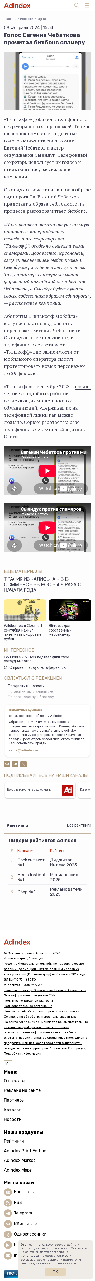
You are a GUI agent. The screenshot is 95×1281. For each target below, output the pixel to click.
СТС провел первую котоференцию (35, 668)
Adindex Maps (18, 1170)
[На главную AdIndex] (47, 941)
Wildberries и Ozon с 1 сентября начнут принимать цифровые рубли (23, 632)
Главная (10, 19)
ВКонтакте (25, 1223)
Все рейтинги (79, 825)
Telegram (23, 1213)
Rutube (21, 1244)
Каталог (12, 1109)
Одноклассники (30, 1234)
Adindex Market (19, 1160)
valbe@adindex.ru (23, 750)
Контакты (24, 1192)
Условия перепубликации (23, 958)
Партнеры (14, 1100)
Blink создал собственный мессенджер (60, 630)
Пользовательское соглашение (28, 1006)
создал (83, 386)
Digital (42, 19)
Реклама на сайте (22, 1090)
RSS (18, 1202)
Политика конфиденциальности (28, 1000)
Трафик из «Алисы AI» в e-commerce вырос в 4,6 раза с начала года (42, 585)
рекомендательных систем (41, 1263)
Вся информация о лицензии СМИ (30, 995)
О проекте (14, 1080)
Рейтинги (14, 1141)
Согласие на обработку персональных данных (40, 1016)
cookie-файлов (57, 1255)
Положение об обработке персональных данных (41, 1011)
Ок (55, 1271)
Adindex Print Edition (25, 1150)
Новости (26, 19)
